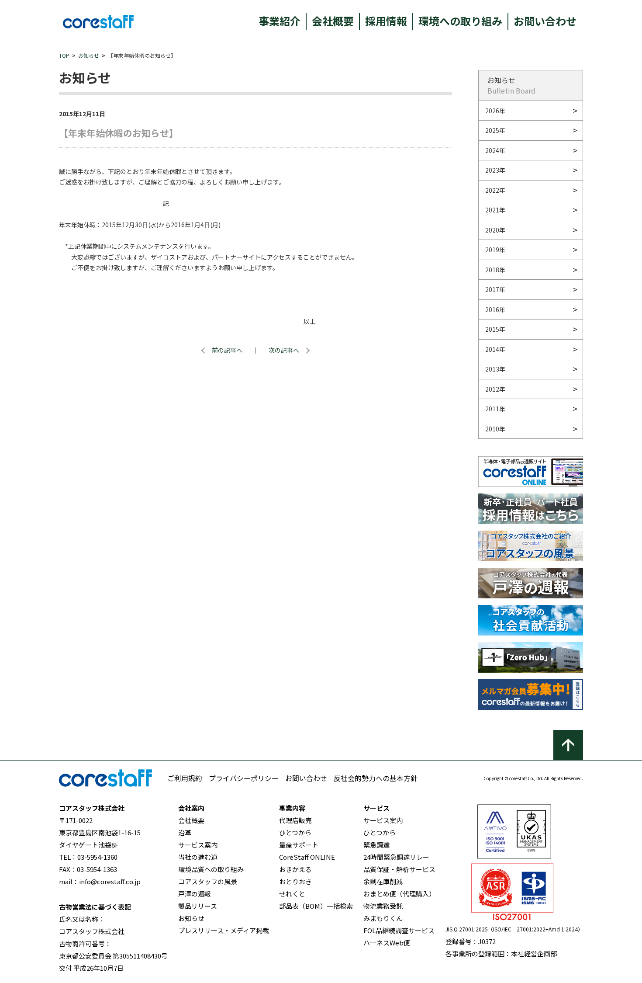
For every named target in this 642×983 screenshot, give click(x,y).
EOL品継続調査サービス (399, 930)
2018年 (495, 269)
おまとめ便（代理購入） (399, 893)
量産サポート (298, 844)
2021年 (495, 209)
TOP (64, 55)
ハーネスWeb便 (386, 942)
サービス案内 (197, 844)
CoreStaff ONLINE (307, 856)
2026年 (495, 110)
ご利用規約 (184, 778)
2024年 (495, 150)
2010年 (495, 428)
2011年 (495, 408)
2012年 (495, 389)
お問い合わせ (545, 20)
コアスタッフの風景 (207, 881)
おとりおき (295, 881)
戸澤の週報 (194, 893)
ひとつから (295, 832)
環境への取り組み (460, 20)
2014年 (495, 349)
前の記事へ (227, 350)
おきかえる (295, 869)
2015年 (495, 329)
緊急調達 (376, 844)
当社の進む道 (197, 856)
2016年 (495, 309)
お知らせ (88, 55)
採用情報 (386, 20)
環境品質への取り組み (211, 869)
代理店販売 (295, 820)
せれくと (292, 893)
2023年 (495, 170)
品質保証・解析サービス (399, 869)
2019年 (495, 249)
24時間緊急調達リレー (396, 856)
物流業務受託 (383, 905)
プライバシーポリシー (244, 778)
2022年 (495, 190)
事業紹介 (279, 20)
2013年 (495, 369)
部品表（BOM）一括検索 (316, 905)
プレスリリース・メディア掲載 (223, 930)
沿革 (184, 832)
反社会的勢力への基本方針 (376, 778)
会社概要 (333, 20)
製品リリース (197, 905)
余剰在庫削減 (383, 881)
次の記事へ (284, 350)
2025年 (495, 130)
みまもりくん (383, 918)
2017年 (495, 289)
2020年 (495, 230)
